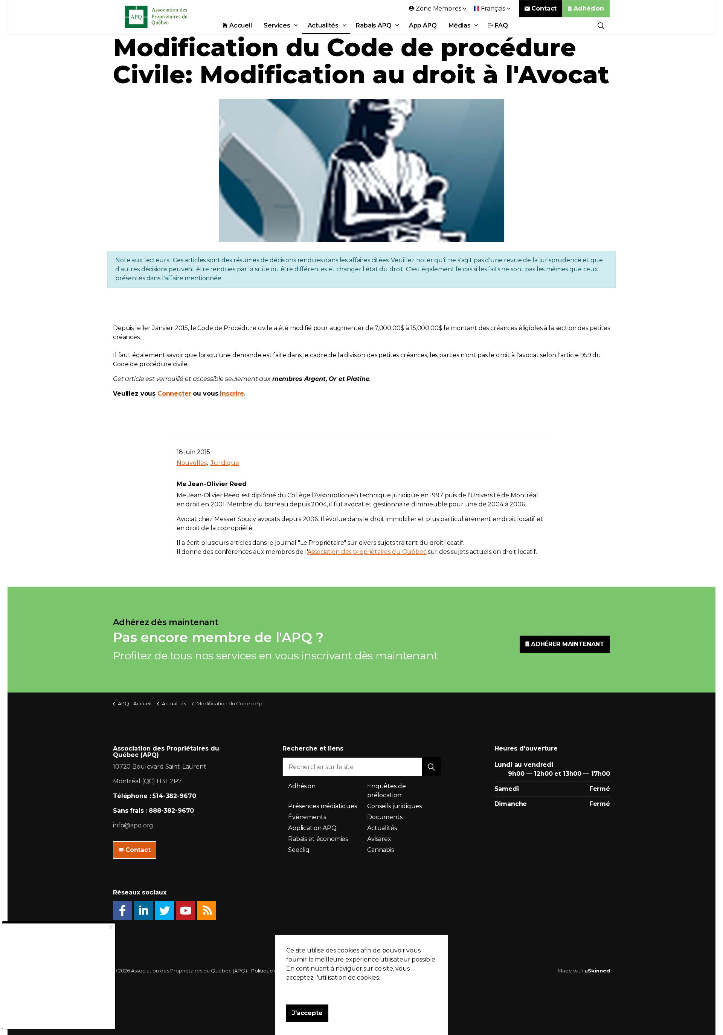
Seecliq (299, 849)
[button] (431, 766)
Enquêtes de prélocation (386, 791)
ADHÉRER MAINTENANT (567, 644)
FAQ (501, 25)
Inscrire (232, 393)
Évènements (307, 817)
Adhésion (589, 8)
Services (277, 25)
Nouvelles (192, 462)
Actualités (323, 25)
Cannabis (380, 849)
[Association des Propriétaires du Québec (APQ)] (166, 17)
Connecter (174, 393)
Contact (544, 8)
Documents (385, 817)
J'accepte (307, 1013)
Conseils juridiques (394, 806)
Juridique (224, 462)
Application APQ (312, 828)
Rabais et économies (318, 838)
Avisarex (379, 838)
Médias (459, 25)
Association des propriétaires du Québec (366, 551)
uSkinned (597, 971)
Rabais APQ (374, 25)
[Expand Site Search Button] (601, 25)
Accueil (240, 25)
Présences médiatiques (322, 806)
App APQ (423, 25)
